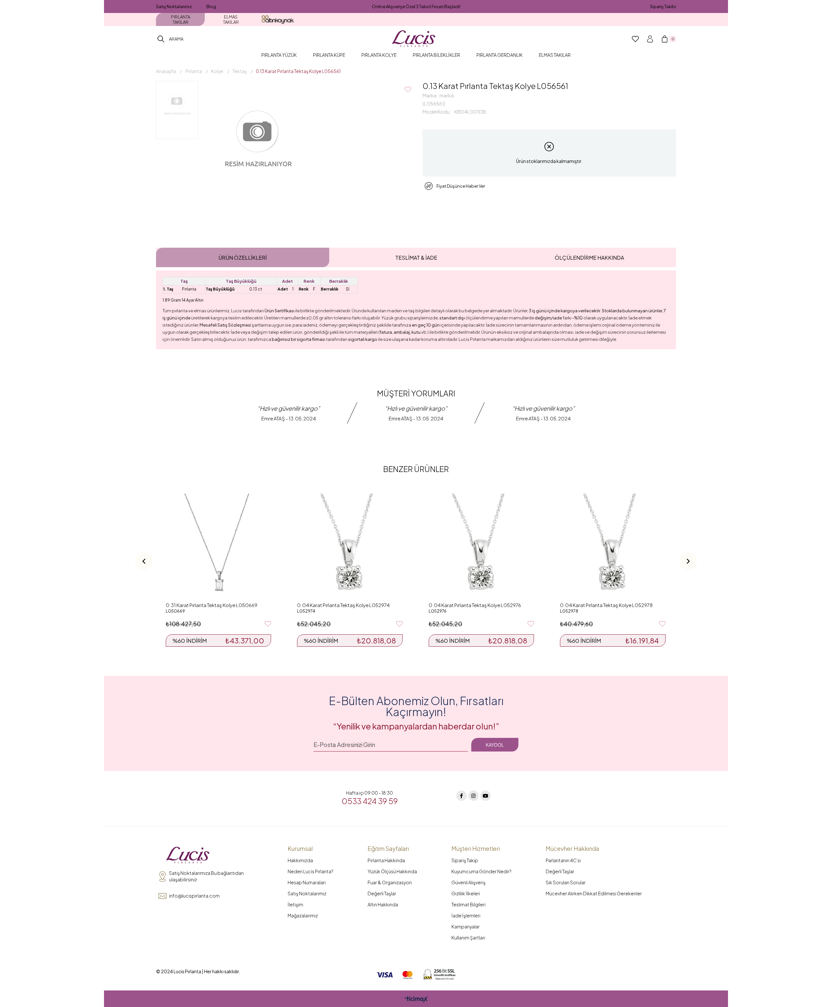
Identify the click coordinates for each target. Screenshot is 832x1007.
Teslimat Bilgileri (468, 904)
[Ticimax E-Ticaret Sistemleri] (416, 999)
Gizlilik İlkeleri (465, 893)
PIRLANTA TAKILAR (180, 19)
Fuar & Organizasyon (390, 882)
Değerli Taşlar (382, 893)
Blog (211, 6)
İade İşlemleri (465, 915)
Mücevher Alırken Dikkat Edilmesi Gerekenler (594, 893)
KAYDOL (495, 745)
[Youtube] (485, 795)
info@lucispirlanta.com (194, 896)
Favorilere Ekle (268, 624)
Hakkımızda (300, 860)
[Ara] (161, 39)
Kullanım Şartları (468, 937)
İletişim (295, 904)
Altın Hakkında (383, 904)
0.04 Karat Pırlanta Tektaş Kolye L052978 (606, 605)
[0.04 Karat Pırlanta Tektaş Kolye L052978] (612, 546)
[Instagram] (473, 795)
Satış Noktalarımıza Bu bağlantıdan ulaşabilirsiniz (206, 876)
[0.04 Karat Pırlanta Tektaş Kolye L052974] (349, 546)
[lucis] (188, 855)
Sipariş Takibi (663, 6)
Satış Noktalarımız (174, 6)
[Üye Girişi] (650, 39)
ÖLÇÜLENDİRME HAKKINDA (589, 257)
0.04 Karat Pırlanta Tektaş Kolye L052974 (343, 605)
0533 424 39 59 (370, 801)
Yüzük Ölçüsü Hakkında (392, 871)
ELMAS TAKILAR (231, 19)
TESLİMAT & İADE (416, 257)
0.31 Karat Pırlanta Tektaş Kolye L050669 (211, 605)
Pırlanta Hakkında (386, 860)
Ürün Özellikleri (242, 257)
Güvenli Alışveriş (468, 882)
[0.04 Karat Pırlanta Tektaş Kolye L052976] (481, 546)
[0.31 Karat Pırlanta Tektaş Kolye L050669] (218, 546)
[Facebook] (461, 795)
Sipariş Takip (464, 860)
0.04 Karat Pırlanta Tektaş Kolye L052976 (475, 605)
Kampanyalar (465, 926)
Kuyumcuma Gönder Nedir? (481, 871)
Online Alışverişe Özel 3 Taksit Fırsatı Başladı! (416, 6)
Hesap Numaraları (307, 882)
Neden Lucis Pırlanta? (310, 871)
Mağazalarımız (303, 915)
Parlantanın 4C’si (563, 860)
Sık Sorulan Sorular (566, 882)
